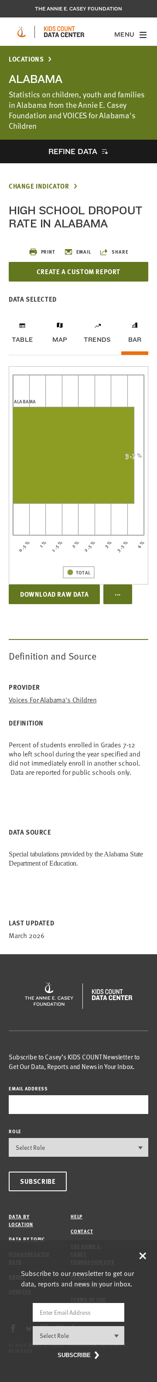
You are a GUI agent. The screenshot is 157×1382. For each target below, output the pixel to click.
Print (48, 251)
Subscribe (37, 1181)
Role (15, 1131)
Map (60, 340)
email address (28, 1088)
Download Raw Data (54, 594)
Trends (97, 340)
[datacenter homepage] (64, 32)
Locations (26, 59)
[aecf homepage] (21, 32)
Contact (82, 1231)
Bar (135, 340)
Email (83, 251)
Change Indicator (39, 186)
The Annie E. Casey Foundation (78, 9)
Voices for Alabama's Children (52, 700)
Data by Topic (27, 1239)
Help (76, 1216)
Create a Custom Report (78, 271)
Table (22, 340)
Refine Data (72, 151)
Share (120, 251)
